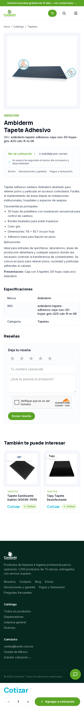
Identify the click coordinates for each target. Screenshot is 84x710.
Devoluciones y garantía (32, 171)
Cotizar (31, 506)
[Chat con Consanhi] (75, 674)
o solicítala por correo (53, 153)
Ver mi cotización (20, 153)
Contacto (25, 581)
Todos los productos (17, 611)
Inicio (7, 26)
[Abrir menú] (75, 13)
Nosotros (10, 581)
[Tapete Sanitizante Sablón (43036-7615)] (22, 481)
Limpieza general (15, 622)
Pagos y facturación (61, 171)
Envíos (12, 171)
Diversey (9, 627)
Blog (38, 581)
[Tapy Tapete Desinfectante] (62, 481)
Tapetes (32, 26)
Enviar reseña (21, 416)
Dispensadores (13, 616)
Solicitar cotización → (18, 657)
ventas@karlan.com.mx (18, 646)
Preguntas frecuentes (18, 592)
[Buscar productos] (64, 13)
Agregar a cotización (59, 701)
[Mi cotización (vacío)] (52, 13)
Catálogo (18, 26)
